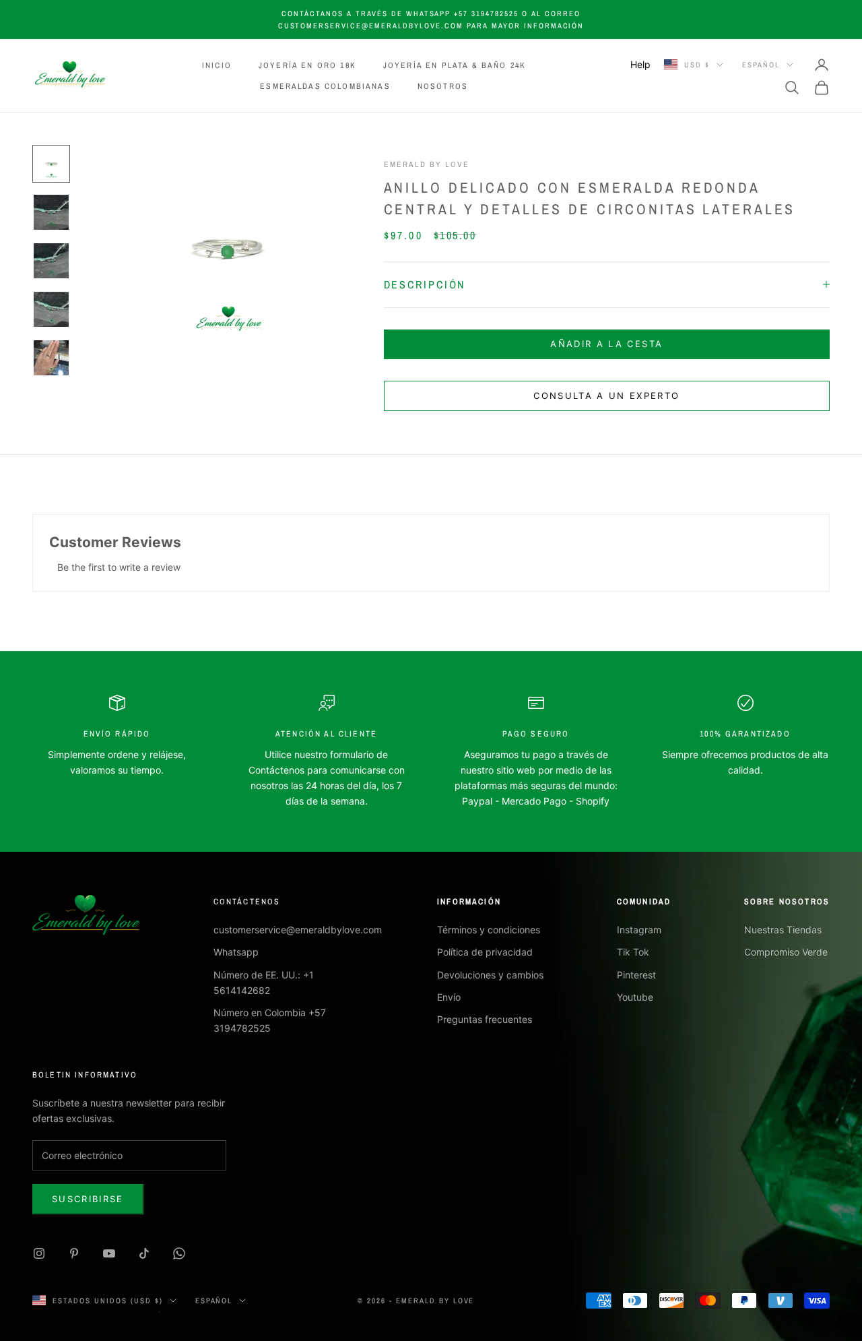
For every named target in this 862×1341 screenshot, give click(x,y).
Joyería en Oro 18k (307, 65)
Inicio (217, 65)
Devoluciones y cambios (490, 974)
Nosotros (443, 86)
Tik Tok (633, 952)
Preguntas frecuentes (484, 1019)
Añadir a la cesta (606, 343)
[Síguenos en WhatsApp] (179, 1253)
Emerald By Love (426, 164)
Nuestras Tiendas (783, 929)
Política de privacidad (485, 952)
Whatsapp (236, 952)
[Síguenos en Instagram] (39, 1253)
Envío (449, 997)
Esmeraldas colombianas (325, 86)
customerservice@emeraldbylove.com (297, 929)
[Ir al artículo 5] (51, 358)
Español (761, 64)
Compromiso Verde (786, 952)
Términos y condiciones (488, 929)
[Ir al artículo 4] (51, 309)
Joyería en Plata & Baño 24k (454, 65)
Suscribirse (88, 1198)
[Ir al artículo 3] (51, 261)
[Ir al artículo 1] (51, 164)
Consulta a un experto (606, 395)
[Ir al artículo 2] (51, 212)
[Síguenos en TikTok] (144, 1253)
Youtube (635, 997)
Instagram (639, 929)
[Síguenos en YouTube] (109, 1253)
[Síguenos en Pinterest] (74, 1253)
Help (640, 64)
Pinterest (636, 974)
